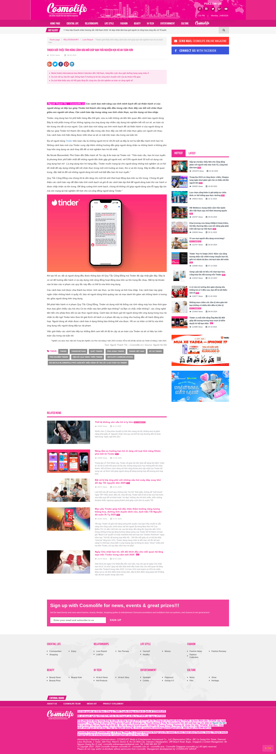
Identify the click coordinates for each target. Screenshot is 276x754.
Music (192, 677)
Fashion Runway (218, 651)
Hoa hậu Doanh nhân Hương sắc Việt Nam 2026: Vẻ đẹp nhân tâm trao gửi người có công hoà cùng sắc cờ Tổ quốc (115, 30)
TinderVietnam (78, 351)
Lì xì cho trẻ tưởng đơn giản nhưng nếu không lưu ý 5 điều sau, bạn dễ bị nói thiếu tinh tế (208, 290)
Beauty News (55, 677)
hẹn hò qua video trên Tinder (87, 357)
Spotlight (146, 677)
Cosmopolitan (55, 651)
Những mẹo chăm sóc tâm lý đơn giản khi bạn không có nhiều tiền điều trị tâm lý (208, 303)
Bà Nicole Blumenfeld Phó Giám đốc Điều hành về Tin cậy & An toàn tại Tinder (88, 363)
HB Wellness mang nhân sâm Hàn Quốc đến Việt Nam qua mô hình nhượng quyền (208, 209)
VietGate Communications (120, 357)
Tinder (69, 141)
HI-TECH (150, 23)
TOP (269, 748)
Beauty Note (76, 677)
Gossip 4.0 (169, 681)
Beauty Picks (55, 681)
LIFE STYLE (109, 23)
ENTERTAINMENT (167, 23)
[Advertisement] (105, 93)
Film (191, 681)
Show (213, 677)
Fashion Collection (194, 656)
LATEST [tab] (192, 153)
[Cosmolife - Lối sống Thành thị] (67, 9)
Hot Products (101, 681)
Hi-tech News (102, 677)
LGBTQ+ (100, 655)
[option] (141, 30)
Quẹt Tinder (96, 351)
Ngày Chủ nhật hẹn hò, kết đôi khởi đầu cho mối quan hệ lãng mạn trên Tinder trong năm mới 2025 (129, 553)
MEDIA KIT (92, 704)
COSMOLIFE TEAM (71, 704)
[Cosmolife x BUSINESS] (202, 23)
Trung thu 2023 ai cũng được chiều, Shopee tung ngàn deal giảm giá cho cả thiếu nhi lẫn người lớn (209, 180)
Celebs (146, 681)
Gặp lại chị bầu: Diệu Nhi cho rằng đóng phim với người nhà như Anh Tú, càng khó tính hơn (208, 165)
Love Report (87, 40)
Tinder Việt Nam (136, 351)
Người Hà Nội (219, 723)
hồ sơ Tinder (155, 351)
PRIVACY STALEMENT (113, 704)
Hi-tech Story (123, 677)
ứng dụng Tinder (115, 351)
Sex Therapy (123, 651)
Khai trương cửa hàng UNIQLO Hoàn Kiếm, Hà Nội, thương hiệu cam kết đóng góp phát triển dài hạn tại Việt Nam (209, 226)
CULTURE (185, 23)
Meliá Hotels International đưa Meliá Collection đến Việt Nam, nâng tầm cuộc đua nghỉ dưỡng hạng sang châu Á (100, 73)
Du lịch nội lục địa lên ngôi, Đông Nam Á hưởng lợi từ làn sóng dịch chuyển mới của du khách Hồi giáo (96, 77)
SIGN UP (115, 620)
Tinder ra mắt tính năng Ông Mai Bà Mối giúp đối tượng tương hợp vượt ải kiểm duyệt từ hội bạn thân (207, 321)
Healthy (146, 655)
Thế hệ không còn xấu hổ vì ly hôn (114, 422)
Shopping (53, 655)
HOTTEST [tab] (178, 153)
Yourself (146, 651)
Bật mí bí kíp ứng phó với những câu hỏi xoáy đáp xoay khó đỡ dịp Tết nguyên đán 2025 (128, 481)
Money (168, 651)
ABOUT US (52, 704)
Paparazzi (169, 677)
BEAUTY (137, 23)
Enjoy (73, 651)
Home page (55, 23)
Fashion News (196, 651)
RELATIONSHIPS (91, 23)
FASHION (124, 23)
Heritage (215, 681)
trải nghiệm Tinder (58, 357)
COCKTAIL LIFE (73, 23)
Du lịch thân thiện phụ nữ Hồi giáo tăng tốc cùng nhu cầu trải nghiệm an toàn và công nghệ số (92, 80)
